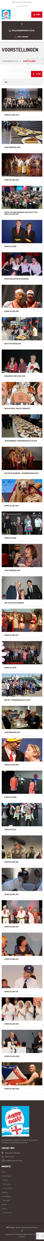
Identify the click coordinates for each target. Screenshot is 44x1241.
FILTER (38, 74)
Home (4, 1172)
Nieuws (4, 1204)
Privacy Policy (7, 1213)
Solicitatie (6, 1200)
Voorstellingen (6, 1196)
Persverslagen (7, 1188)
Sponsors (5, 1192)
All (6, 82)
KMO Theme (10, 1227)
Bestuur (5, 1180)
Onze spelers (7, 1184)
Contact (4, 1208)
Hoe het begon (6, 1176)
